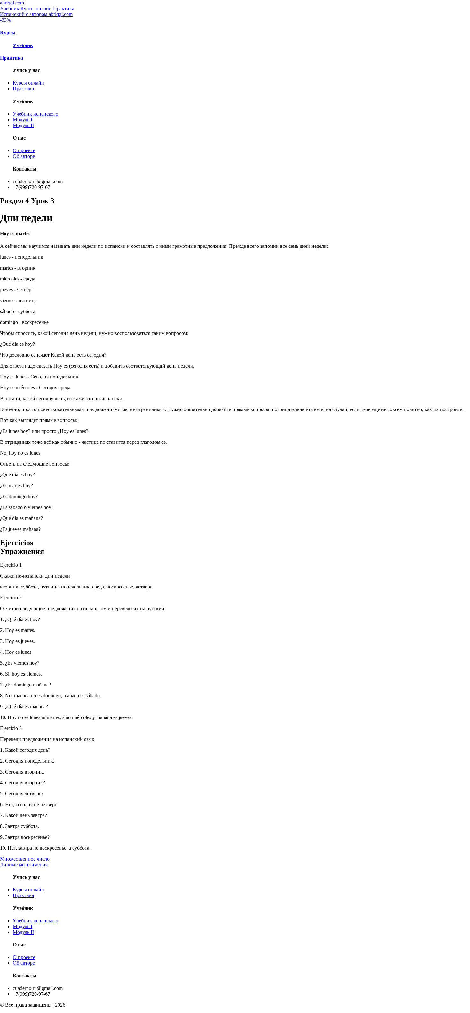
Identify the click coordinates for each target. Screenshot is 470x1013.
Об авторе (24, 156)
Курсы (8, 32)
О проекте (24, 150)
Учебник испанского (35, 114)
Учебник (9, 8)
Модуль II (23, 125)
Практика (63, 8)
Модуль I (22, 119)
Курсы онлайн (36, 8)
